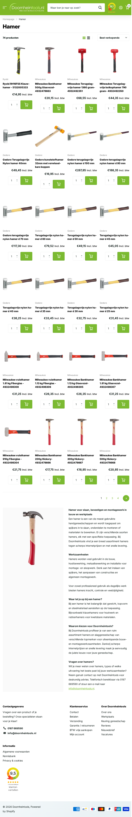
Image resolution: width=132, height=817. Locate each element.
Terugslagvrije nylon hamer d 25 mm (114, 309)
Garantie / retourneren (82, 725)
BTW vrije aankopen (81, 730)
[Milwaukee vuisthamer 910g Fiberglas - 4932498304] (17, 432)
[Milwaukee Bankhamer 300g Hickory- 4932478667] (82, 432)
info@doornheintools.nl (22, 733)
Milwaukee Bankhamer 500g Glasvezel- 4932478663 (48, 87)
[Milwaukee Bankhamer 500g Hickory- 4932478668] (114, 432)
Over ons (106, 712)
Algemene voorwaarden (16, 751)
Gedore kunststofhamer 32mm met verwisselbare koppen (49, 163)
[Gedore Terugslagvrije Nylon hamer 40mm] (17, 136)
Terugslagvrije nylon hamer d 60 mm (49, 237)
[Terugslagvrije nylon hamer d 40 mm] (17, 284)
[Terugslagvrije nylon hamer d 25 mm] (114, 284)
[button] (18, 102)
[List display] (88, 38)
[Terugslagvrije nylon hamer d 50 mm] (82, 212)
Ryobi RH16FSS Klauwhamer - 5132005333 (16, 85)
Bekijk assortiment (5, 7)
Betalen (74, 716)
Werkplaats (107, 716)
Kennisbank (9, 756)
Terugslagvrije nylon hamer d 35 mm (49, 309)
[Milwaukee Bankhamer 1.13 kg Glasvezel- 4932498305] (82, 356)
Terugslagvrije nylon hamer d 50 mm (82, 237)
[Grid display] (84, 38)
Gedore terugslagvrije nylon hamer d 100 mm (80, 161)
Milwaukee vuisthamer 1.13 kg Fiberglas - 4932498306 (48, 383)
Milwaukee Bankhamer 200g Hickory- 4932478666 (48, 459)
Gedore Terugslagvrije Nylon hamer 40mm (16, 161)
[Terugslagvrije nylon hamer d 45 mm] (114, 212)
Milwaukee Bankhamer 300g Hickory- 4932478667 (80, 459)
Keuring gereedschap (113, 721)
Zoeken (100, 7)
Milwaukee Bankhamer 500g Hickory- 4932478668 (113, 459)
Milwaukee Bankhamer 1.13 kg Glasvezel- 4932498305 (80, 383)
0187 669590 (15, 728)
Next (126, 498)
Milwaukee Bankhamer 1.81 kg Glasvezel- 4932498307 (113, 383)
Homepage (8, 19)
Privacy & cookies (13, 760)
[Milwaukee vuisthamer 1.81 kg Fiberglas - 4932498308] (17, 356)
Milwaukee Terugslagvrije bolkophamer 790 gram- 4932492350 (113, 87)
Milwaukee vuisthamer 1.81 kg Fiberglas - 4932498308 (16, 383)
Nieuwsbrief (108, 730)
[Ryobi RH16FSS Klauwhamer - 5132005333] (17, 60)
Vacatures (107, 734)
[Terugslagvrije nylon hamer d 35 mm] (50, 284)
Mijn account (77, 734)
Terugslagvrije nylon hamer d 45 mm (114, 237)
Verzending (76, 721)
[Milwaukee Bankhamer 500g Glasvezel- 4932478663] (50, 60)
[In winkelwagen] (26, 104)
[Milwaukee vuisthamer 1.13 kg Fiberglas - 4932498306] (50, 356)
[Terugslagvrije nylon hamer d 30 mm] (82, 284)
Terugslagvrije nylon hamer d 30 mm (82, 309)
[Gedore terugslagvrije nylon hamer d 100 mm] (82, 136)
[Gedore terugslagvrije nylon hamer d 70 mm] (17, 212)
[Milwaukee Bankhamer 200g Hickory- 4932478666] (50, 432)
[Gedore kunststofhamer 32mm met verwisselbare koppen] (50, 136)
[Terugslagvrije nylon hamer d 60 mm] (50, 212)
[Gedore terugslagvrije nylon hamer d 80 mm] (114, 136)
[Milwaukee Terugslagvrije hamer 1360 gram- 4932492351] (82, 60)
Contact (74, 712)
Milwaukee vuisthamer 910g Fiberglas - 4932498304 (16, 459)
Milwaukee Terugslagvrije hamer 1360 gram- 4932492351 (81, 87)
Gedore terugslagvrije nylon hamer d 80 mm (113, 161)
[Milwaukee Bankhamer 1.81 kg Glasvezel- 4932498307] (114, 356)
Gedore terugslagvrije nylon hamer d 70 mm (16, 237)
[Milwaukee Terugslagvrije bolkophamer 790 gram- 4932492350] (114, 60)
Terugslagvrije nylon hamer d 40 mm (17, 309)
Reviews (106, 725)
